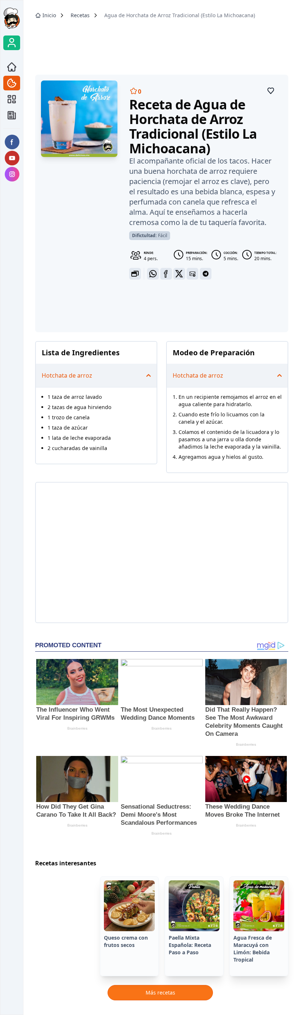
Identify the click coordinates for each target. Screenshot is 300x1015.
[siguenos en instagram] (12, 174)
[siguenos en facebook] (12, 142)
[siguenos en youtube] (12, 158)
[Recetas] (11, 83)
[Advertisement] (161, 44)
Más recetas (160, 992)
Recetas (80, 15)
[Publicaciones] (11, 99)
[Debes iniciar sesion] (270, 90)
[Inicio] (11, 67)
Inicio (49, 15)
